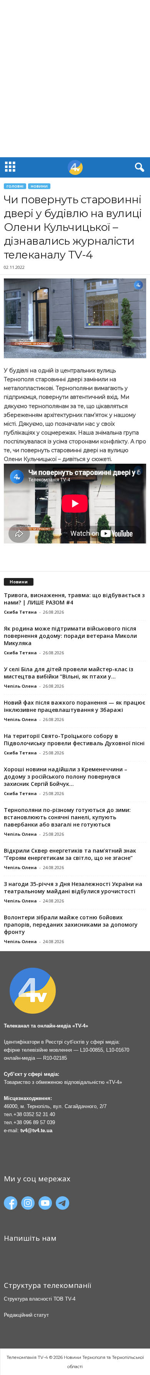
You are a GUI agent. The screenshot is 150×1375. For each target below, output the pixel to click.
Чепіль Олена (20, 686)
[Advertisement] (75, 78)
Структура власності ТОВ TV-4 (39, 1299)
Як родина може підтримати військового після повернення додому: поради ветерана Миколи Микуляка (70, 636)
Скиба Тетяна (20, 612)
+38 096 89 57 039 (34, 1122)
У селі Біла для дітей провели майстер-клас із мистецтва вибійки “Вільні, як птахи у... (68, 672)
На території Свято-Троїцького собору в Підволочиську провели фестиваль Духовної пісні (74, 739)
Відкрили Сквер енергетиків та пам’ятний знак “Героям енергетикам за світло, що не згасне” (70, 854)
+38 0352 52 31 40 (34, 1114)
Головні (15, 186)
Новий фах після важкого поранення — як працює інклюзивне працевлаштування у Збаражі (74, 706)
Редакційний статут (26, 1315)
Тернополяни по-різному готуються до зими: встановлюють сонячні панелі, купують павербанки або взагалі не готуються (67, 817)
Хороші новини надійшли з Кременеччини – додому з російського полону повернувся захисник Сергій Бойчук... (65, 776)
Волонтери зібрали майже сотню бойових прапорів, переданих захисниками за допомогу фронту (71, 924)
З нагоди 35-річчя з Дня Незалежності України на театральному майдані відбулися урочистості (73, 887)
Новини (39, 186)
